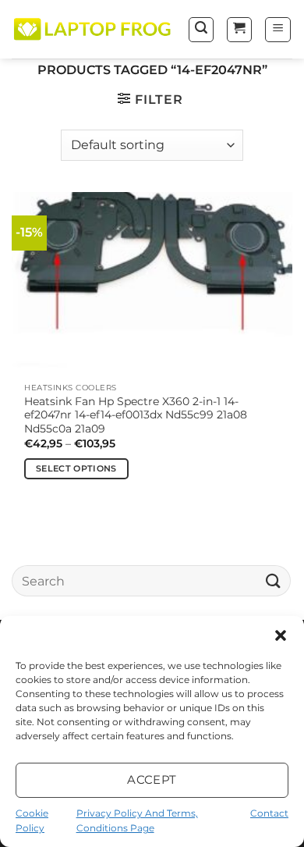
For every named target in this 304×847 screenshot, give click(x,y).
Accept (152, 779)
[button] (280, 635)
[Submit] (273, 580)
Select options (76, 468)
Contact (269, 813)
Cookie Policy (32, 820)
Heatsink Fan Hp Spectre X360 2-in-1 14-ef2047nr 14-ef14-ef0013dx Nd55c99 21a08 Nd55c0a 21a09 (135, 415)
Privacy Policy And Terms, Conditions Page (137, 820)
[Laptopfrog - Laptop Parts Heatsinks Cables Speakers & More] (93, 29)
